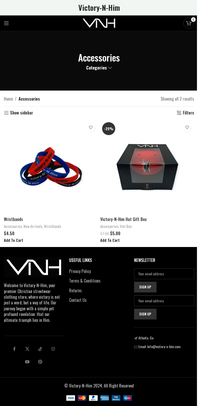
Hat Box (126, 226)
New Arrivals (32, 226)
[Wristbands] (51, 167)
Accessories (13, 226)
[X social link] (27, 349)
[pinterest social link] (40, 362)
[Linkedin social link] (53, 349)
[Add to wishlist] (90, 127)
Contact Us (78, 300)
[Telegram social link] (27, 362)
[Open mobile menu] (6, 23)
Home (8, 99)
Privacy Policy (80, 271)
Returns (75, 290)
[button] (13, 240)
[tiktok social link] (40, 349)
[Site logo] (99, 23)
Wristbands (13, 219)
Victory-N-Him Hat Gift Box (123, 219)
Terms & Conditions (85, 281)
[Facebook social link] (14, 349)
